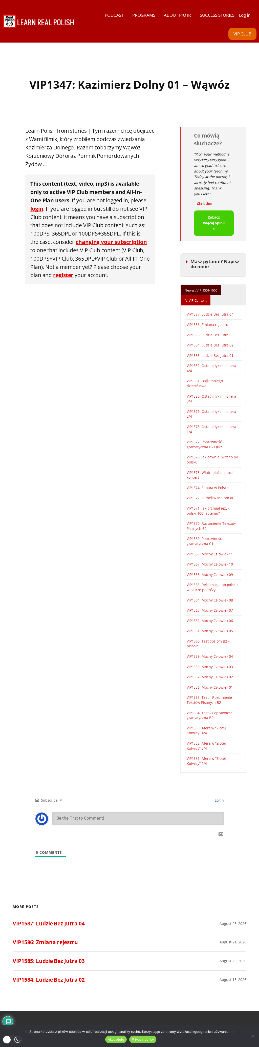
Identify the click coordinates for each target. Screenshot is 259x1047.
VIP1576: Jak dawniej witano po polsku (212, 459)
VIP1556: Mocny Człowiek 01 (210, 687)
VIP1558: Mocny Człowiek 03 (210, 666)
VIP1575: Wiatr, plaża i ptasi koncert (210, 475)
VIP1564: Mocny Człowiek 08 (210, 600)
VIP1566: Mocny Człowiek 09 (210, 574)
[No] (252, 1036)
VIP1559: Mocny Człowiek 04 (210, 656)
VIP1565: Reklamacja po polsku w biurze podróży (212, 587)
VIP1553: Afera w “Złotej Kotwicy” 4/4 (206, 730)
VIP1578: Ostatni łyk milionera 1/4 (211, 429)
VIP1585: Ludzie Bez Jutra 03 (210, 335)
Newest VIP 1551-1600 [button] (201, 290)
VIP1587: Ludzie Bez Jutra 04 (210, 314)
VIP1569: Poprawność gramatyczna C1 (204, 541)
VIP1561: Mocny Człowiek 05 (210, 630)
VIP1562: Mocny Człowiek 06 (210, 620)
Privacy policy (143, 1039)
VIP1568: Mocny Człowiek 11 (210, 554)
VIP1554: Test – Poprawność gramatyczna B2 (209, 715)
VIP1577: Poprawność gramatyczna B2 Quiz (204, 444)
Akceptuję (116, 1039)
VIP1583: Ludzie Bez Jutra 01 (210, 355)
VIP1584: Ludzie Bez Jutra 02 (210, 345)
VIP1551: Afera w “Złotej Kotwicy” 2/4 (206, 761)
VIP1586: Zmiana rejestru (207, 324)
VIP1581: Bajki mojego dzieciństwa (205, 383)
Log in (244, 15)
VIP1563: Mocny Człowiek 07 (210, 610)
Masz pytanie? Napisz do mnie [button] (214, 263)
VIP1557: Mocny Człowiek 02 (210, 676)
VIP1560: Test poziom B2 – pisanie (208, 644)
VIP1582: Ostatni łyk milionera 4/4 (211, 368)
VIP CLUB (242, 34)
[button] (13, 1039)
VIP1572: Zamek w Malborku (210, 497)
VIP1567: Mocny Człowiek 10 (210, 564)
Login (219, 800)
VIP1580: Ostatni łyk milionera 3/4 (211, 399)
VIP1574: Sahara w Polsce (208, 487)
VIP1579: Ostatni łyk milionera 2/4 (211, 414)
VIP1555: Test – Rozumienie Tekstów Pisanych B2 (209, 700)
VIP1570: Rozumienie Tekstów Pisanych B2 (211, 526)
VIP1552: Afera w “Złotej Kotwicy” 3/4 (206, 746)
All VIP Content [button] (196, 300)
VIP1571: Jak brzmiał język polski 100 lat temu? (208, 511)
